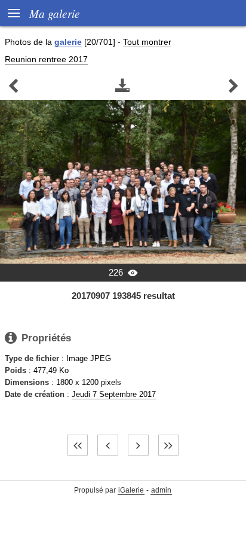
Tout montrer (147, 42)
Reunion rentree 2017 (46, 59)
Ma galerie (54, 13)
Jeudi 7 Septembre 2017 (114, 394)
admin (161, 490)
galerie (68, 42)
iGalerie (131, 490)
